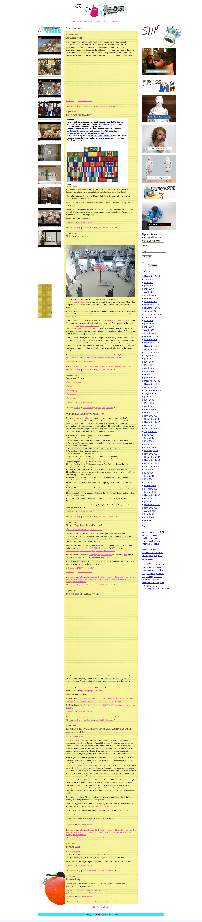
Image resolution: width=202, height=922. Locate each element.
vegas (124, 717)
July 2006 (148, 397)
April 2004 (149, 482)
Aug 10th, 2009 (100, 720)
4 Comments (110, 516)
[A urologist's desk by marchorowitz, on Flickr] (73, 851)
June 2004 (149, 476)
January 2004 (150, 492)
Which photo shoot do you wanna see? (85, 413)
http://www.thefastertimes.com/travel (80, 821)
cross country (109, 577)
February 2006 (151, 412)
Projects (88, 21)
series (144, 580)
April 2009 (149, 292)
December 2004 (152, 457)
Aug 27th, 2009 (100, 369)
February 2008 (151, 336)
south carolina (153, 583)
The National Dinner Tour (96, 314)
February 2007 (151, 374)
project (95, 579)
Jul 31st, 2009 (99, 870)
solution (145, 583)
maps (96, 366)
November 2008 (152, 308)
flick (82, 717)
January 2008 (150, 339)
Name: (145, 245)
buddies (87, 577)
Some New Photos (75, 378)
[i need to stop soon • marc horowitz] (101, 17)
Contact (115, 21)
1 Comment (110, 227)
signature (157, 579)
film (121, 577)
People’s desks (73, 846)
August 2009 (150, 279)
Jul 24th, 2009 (99, 902)
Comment (109, 369)
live (134, 577)
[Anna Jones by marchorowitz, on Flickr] (71, 398)
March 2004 (150, 486)
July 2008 (148, 320)
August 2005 (150, 432)
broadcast (81, 577)
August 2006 (150, 393)
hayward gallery (149, 549)
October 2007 (151, 349)
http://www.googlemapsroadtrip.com (93, 690)
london (159, 552)
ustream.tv (123, 579)
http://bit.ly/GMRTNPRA (92, 548)
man (160, 556)
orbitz (149, 570)
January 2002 (150, 508)
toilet (162, 583)
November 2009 (152, 276)
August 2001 (150, 511)
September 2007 (152, 352)
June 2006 (149, 400)
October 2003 (151, 498)
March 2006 (150, 409)
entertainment (149, 544)
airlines (148, 532)
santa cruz (158, 577)
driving (117, 577)
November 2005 (152, 422)
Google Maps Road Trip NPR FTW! (84, 525)
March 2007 (150, 371)
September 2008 (152, 314)
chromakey (101, 577)
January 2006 (150, 416)
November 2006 (152, 384)
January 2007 (150, 378)
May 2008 (149, 327)
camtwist (94, 577)
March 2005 (150, 447)
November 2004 (152, 460)
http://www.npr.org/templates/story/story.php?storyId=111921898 (90, 550)
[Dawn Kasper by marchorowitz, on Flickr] (72, 394)
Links (98, 21)
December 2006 (152, 381)
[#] (117, 106)
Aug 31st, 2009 (100, 227)
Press (106, 21)
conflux (86, 366)
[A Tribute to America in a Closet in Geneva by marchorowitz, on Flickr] (100, 296)
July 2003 (148, 501)
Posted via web (70, 101)
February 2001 (151, 520)
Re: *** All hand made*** (79, 114)
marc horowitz (78, 579)
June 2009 (149, 286)
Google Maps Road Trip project (87, 325)
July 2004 (148, 473)
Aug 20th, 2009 (100, 585)
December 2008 (152, 305)
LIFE (154, 553)
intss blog (77, 106)
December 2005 (152, 419)
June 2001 (149, 514)
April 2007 (149, 368)
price (143, 574)
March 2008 (150, 333)
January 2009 (150, 301)
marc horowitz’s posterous (85, 101)
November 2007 (152, 346)
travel (113, 579)
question (160, 574)
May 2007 (149, 365)
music (144, 570)
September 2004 (152, 466)
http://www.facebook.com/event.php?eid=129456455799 (104, 357)
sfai (149, 580)
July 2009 (148, 282)
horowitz (147, 552)
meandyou (151, 567)
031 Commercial (75, 366)
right (143, 577)
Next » (106, 907)
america (72, 577)
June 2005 (149, 438)
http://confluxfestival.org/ (76, 302)
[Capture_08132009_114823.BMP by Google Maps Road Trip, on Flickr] (80, 568)
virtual (108, 366)
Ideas (79, 21)
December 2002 (152, 505)
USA (117, 579)
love (155, 556)
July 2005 (148, 435)
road (103, 366)
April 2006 (149, 406)
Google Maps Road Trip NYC (118, 320)
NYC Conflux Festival (77, 236)
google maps (128, 577)
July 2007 (148, 359)
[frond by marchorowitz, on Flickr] (69, 386)
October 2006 (151, 387)
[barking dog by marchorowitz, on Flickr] (71, 390)
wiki (125, 554)
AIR (143, 532)
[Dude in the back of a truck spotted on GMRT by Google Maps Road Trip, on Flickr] (84, 529)
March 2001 (150, 517)
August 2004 (150, 470)
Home (72, 21)
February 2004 (151, 489)
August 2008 (150, 317)
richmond (101, 579)
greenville (157, 547)
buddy (78, 717)
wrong (158, 586)
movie (159, 567)
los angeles (69, 579)
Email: (145, 251)
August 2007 (150, 355)
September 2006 (152, 390)
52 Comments (110, 106)
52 (133, 43)
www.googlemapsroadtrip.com (121, 366)
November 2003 (152, 495)
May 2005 (149, 441)
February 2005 (151, 451)
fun (158, 544)
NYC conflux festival (91, 42)
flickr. (112, 557)
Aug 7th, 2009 (100, 838)
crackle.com (147, 538)
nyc (100, 366)
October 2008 (151, 311)
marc (144, 559)
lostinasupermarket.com (83, 418)
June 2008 (149, 324)
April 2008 (149, 330)
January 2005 (150, 454)
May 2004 (149, 479)
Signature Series (116, 314)
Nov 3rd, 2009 (100, 106)
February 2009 (151, 298)
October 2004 (151, 463)
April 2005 (149, 444)
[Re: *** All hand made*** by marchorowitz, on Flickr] (97, 186)
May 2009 (149, 289)
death (151, 541)
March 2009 (150, 295)
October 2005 (151, 425)
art (82, 366)
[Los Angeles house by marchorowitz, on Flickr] (74, 382)
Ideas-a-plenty (73, 879)
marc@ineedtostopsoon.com (106, 806)
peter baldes (88, 579)
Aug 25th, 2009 (100, 407)
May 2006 (149, 403)
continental (153, 535)
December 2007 (152, 343)
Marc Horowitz (88, 106)
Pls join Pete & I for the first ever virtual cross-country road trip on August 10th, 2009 (98, 730)
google (92, 366)
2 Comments (109, 870)
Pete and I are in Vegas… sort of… (83, 593)
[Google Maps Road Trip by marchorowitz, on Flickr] (76, 736)
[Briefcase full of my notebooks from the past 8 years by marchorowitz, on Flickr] (86, 890)
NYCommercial (74, 37)
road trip (107, 579)
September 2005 (152, 428)
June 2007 (149, 362)
